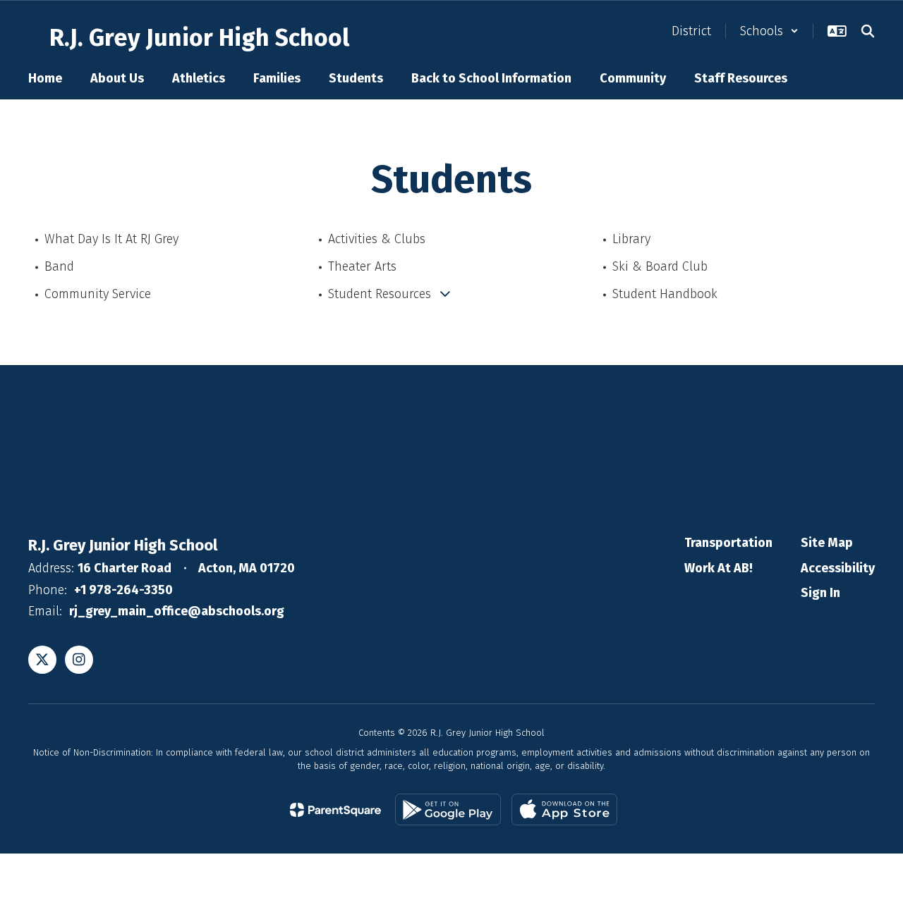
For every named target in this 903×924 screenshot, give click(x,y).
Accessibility (838, 568)
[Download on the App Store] (564, 809)
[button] (769, 31)
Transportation (728, 542)
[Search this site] (868, 31)
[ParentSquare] (335, 809)
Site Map (827, 542)
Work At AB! (718, 568)
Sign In (820, 592)
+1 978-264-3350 (123, 590)
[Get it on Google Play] (448, 809)
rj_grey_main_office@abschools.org (176, 611)
